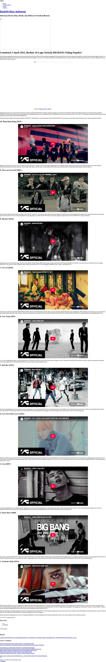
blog (26, 615)
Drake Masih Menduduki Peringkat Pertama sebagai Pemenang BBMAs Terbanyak (20, 649)
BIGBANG (33, 637)
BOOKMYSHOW (41, 637)
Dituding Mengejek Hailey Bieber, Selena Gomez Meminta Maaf (16, 651)
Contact (5, 7)
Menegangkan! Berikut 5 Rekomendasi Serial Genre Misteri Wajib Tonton (18, 650)
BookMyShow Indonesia (13, 11)
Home (4, 3)
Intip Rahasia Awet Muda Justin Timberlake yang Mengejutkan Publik (17, 647)
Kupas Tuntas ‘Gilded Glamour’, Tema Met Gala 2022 (17, 643)
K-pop (74, 637)
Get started (2, 661)
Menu (2, 0)
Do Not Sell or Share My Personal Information (35, 656)
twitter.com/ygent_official (45, 109)
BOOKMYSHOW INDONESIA (64, 637)
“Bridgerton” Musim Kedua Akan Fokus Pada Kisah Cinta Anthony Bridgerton (22, 645)
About (4, 6)
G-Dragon (46, 264)
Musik (48, 637)
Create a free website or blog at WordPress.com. (12, 656)
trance (58, 214)
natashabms (18, 637)
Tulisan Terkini (6, 5)
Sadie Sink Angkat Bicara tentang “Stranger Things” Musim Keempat (17, 653)
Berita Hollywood (25, 637)
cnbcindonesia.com (11, 617)
